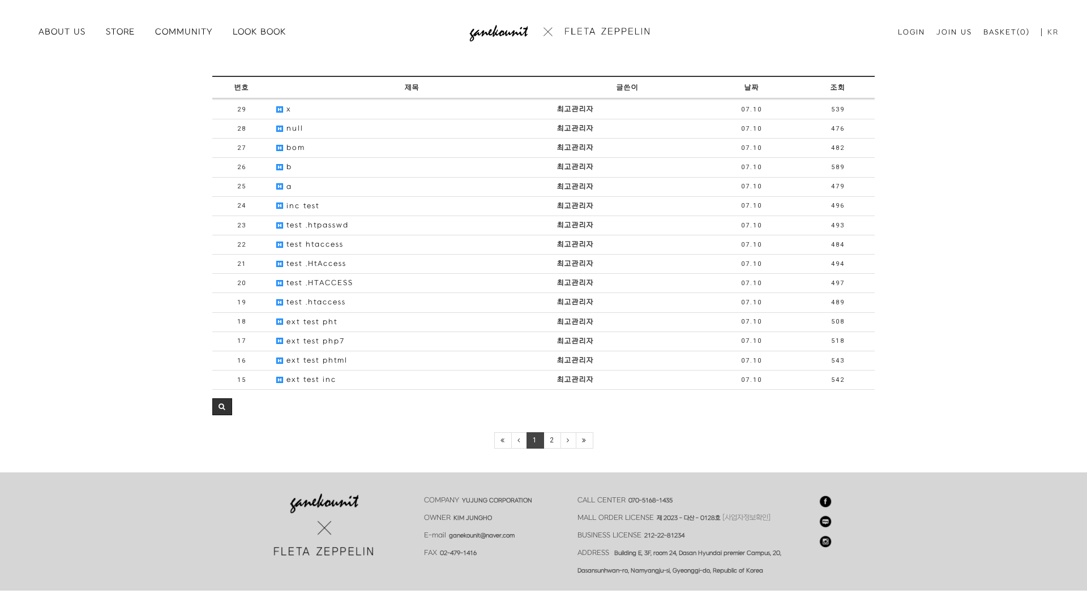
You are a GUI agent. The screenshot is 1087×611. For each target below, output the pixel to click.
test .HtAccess (314, 264)
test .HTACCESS (318, 283)
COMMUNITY (183, 32)
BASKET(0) (1006, 32)
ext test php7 (314, 341)
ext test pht (310, 322)
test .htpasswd (316, 225)
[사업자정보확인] (746, 518)
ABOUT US (61, 32)
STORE (120, 32)
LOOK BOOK (259, 32)
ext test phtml (315, 360)
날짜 (751, 88)
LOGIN (911, 32)
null (293, 128)
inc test (301, 206)
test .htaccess (314, 302)
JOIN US (954, 32)
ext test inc (309, 380)
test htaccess (313, 244)
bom (294, 148)
